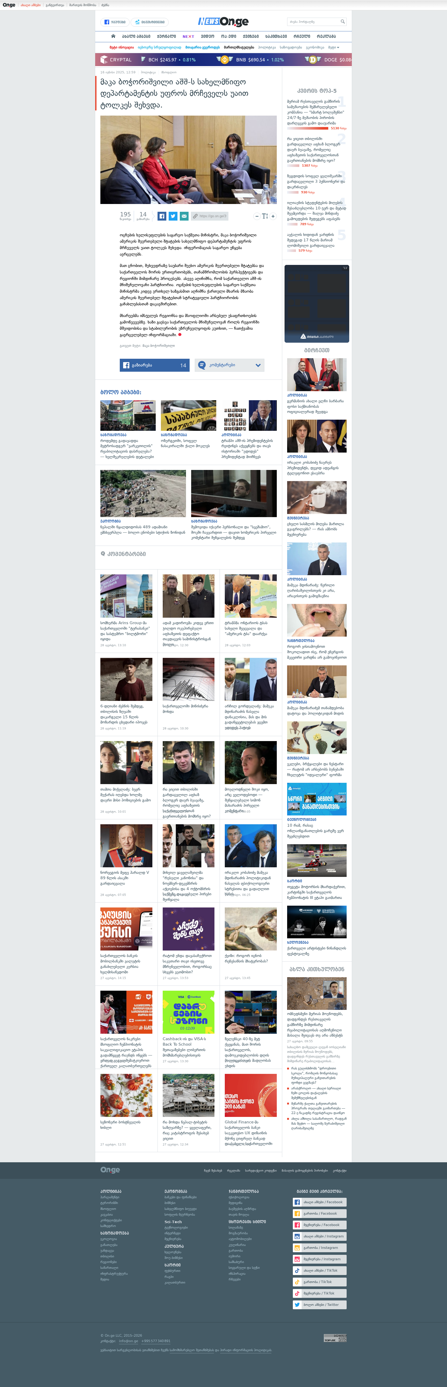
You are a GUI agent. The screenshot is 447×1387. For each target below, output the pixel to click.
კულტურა (174, 1246)
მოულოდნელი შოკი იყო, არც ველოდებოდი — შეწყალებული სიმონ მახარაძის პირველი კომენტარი (251, 777)
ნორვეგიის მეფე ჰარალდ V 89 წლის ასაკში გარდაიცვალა (126, 860)
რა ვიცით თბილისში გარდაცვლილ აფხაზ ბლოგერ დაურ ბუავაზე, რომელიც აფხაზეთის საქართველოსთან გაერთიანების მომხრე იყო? (189, 777)
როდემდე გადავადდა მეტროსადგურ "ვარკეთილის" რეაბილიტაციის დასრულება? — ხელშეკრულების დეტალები (130, 430)
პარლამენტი (109, 1197)
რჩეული (302, 36)
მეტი (332, 47)
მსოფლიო (168, 72)
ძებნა (105, 5)
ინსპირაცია (237, 1274)
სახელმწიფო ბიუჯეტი (181, 1209)
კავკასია (106, 1214)
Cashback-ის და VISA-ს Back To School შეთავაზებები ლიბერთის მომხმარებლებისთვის (189, 1027)
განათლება (108, 1245)
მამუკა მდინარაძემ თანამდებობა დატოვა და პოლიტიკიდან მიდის (317, 690)
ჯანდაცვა (107, 1250)
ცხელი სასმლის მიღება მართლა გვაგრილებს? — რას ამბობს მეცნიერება (317, 509)
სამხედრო (108, 1226)
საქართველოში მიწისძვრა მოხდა (189, 694)
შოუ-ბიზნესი (174, 1258)
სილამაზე (236, 1227)
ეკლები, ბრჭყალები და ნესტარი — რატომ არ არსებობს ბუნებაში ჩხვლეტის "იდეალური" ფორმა (317, 749)
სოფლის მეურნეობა (180, 1214)
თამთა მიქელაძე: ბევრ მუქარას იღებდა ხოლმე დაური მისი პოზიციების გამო (126, 777)
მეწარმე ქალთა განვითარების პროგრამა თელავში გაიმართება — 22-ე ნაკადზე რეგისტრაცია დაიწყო (318, 1108)
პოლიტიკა (267, 47)
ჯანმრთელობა (244, 1191)
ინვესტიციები (152, 22)
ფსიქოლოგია (239, 1197)
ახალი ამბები (31, 5)
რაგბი (169, 1277)
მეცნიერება (173, 1239)
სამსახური (236, 1262)
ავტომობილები (240, 1239)
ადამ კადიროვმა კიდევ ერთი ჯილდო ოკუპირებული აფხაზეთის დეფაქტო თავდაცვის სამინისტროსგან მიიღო (189, 610)
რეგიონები (108, 1262)
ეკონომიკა (315, 47)
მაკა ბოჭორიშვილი (159, 345)
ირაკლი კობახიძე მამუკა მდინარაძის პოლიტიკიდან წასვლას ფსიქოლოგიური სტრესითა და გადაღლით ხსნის (251, 860)
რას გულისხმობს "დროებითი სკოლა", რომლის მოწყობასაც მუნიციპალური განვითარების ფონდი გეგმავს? (314, 1075)
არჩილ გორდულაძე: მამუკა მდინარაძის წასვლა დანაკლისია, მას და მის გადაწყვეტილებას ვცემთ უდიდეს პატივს (251, 694)
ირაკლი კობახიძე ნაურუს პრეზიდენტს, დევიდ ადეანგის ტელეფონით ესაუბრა (317, 448)
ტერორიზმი (109, 1203)
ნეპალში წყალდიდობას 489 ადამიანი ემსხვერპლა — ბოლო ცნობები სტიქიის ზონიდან (145, 502)
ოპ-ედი (228, 36)
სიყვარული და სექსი (244, 1268)
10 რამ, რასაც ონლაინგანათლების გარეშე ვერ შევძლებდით (317, 811)
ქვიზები (251, 36)
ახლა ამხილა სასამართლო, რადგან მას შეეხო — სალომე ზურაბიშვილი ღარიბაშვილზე (319, 1123)
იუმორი (234, 1256)
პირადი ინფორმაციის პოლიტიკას (245, 1350)
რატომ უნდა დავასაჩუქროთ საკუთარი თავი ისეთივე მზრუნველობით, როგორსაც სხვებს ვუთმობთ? (189, 943)
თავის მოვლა (239, 1214)
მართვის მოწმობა (82, 5)
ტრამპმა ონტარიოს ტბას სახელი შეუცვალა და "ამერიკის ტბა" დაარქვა (251, 610)
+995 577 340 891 (155, 1341)
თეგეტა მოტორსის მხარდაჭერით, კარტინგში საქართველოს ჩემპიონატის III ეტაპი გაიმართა (317, 872)
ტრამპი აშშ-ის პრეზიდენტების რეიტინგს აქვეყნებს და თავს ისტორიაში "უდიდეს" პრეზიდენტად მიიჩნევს (251, 430)
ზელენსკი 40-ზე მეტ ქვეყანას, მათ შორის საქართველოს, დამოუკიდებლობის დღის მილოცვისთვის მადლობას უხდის (251, 1027)
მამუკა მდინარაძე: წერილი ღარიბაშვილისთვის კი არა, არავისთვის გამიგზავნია (317, 571)
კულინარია (237, 1245)
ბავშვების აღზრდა (242, 1209)
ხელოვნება (173, 1252)
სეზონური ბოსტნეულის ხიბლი (126, 1110)
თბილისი (107, 1256)
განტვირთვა (55, 5)
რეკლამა (326, 36)
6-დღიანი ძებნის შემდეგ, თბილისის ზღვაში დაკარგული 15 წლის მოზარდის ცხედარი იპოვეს (126, 694)
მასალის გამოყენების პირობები (305, 1170)
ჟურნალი (166, 36)
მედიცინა (235, 1203)
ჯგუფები (117, 22)
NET (188, 36)
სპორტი (173, 1265)
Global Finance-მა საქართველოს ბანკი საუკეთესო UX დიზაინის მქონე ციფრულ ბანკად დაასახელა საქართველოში (251, 1110)
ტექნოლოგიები (176, 1227)
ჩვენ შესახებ (213, 1170)
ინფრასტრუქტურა (114, 1274)
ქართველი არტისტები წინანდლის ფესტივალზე (317, 931)
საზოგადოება (291, 47)
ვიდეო (207, 36)
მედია (104, 1279)
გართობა (236, 1250)
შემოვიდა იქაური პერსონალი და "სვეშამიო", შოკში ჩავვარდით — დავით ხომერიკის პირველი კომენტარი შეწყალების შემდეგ (236, 505)
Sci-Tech (173, 1222)
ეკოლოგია (108, 1239)
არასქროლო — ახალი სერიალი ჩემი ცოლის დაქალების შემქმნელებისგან (316, 1093)
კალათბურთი (175, 1282)
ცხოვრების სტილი (247, 1222)
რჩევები (235, 1279)
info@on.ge (128, 1341)
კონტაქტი (340, 1170)
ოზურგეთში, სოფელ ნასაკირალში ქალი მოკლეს (191, 424)
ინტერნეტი (173, 1233)
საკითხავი (276, 36)
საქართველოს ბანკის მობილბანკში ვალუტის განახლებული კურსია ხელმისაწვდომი (126, 943)
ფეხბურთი (172, 1271)
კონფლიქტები (111, 1220)
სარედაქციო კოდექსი (261, 1170)
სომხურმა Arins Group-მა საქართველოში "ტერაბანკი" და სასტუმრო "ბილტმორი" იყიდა (126, 610)
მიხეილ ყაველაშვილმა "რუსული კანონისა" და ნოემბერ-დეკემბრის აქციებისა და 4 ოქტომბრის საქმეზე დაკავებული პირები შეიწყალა (189, 860)
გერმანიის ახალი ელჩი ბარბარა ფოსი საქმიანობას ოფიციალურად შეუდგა (317, 386)
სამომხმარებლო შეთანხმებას (192, 1350)
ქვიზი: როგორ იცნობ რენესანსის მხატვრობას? (251, 943)
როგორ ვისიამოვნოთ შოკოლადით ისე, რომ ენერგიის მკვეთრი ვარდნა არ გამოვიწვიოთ (317, 632)
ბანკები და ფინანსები (181, 1197)
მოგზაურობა (238, 1233)
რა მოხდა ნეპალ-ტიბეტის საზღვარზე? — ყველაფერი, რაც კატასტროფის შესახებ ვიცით (189, 1110)
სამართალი (109, 1268)
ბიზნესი (170, 1203)
